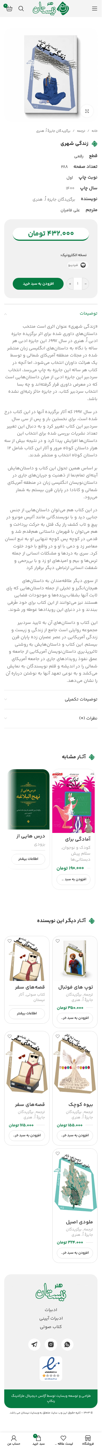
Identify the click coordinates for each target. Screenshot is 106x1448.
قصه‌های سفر (30, 987)
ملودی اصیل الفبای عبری (79, 1225)
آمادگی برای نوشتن (77, 842)
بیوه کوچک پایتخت (80, 1108)
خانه (95, 131)
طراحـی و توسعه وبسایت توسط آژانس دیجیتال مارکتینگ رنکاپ (51, 1398)
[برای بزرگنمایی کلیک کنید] (87, 111)
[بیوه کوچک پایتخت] (75, 1064)
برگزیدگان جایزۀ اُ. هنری (53, 131)
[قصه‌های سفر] (27, 958)
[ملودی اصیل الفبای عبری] (75, 1182)
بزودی (39, 844)
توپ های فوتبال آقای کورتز (75, 990)
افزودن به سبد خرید (38, 284)
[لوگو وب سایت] (51, 8)
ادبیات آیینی (51, 1319)
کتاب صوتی (35, 995)
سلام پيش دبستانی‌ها (80, 856)
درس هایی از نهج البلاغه (30, 839)
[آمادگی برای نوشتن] (73, 801)
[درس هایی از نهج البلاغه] (28, 799)
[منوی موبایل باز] (94, 8)
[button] (73, 879)
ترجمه (81, 131)
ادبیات (51, 1310)
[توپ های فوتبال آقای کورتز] (75, 958)
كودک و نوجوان (76, 848)
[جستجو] (21, 8)
